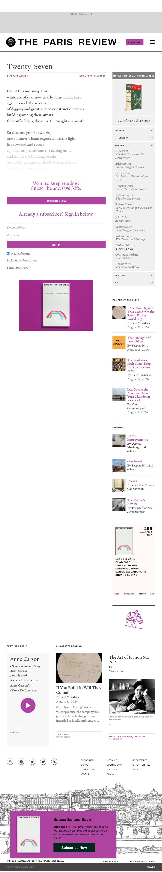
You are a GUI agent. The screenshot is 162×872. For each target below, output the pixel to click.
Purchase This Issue (134, 121)
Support (86, 764)
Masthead (113, 769)
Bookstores (140, 760)
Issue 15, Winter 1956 (92, 75)
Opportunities (141, 764)
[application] (28, 725)
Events (85, 774)
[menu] (152, 42)
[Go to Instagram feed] (10, 762)
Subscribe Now (74, 847)
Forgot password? (18, 267)
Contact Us (88, 769)
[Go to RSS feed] (54, 762)
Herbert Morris (18, 75)
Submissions (114, 764)
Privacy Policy (113, 861)
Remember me (20, 253)
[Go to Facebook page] (21, 762)
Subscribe (134, 42)
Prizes (110, 774)
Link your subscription (22, 260)
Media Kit (112, 760)
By (110, 666)
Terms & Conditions (141, 861)
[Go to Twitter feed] (32, 762)
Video (135, 769)
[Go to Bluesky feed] (43, 762)
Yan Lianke (116, 671)
